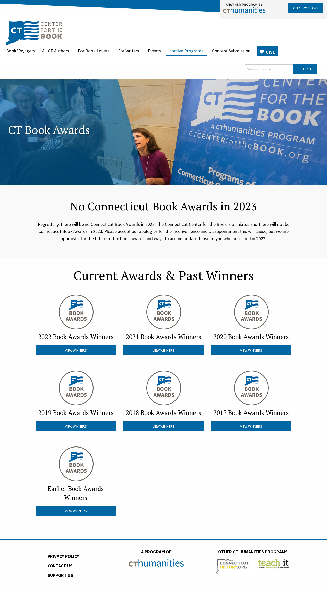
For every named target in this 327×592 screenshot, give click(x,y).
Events (154, 51)
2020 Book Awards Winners (251, 336)
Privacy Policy (63, 556)
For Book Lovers (93, 51)
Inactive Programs (185, 51)
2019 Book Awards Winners (76, 412)
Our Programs (305, 8)
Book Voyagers (20, 51)
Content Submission (231, 51)
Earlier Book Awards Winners (76, 492)
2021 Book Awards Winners (163, 336)
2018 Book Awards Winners (163, 412)
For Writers (128, 51)
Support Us (60, 575)
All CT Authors (55, 51)
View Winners (76, 350)
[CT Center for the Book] (34, 32)
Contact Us (60, 566)
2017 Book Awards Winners (251, 412)
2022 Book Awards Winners (76, 336)
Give (270, 52)
